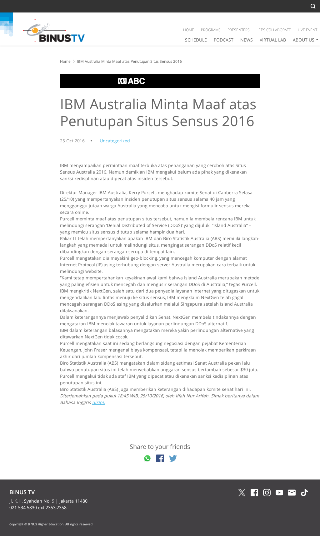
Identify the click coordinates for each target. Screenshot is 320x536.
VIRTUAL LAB (273, 40)
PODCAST (223, 40)
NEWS (246, 40)
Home (65, 61)
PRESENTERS (239, 29)
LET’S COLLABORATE (274, 29)
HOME (188, 29)
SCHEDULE (196, 40)
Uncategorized (115, 141)
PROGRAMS (211, 29)
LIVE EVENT (307, 29)
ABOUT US (303, 40)
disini (98, 402)
